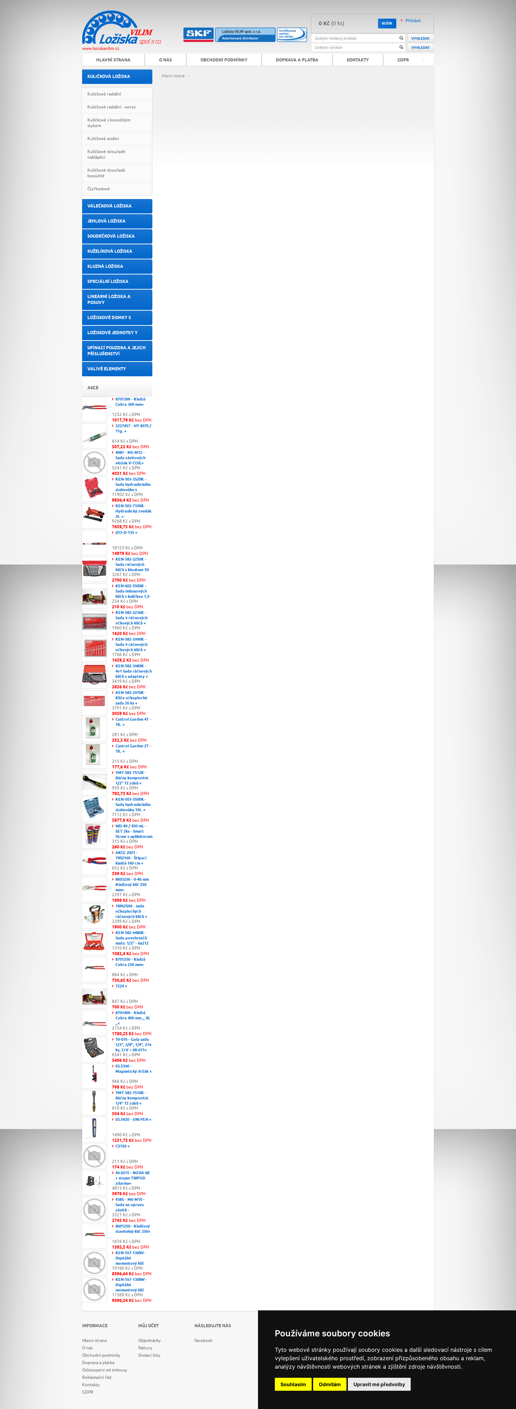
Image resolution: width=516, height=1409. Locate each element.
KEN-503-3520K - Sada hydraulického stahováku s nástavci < (133, 487)
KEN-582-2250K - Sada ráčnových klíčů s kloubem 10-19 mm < (132, 567)
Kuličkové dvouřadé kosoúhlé (106, 173)
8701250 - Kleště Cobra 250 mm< (130, 962)
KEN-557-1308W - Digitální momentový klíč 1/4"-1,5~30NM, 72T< (131, 1290)
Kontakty (358, 60)
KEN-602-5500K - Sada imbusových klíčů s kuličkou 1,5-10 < (133, 593)
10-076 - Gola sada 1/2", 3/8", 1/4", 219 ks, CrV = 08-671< (133, 1045)
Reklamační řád (96, 1377)
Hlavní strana (173, 75)
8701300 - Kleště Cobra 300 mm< (130, 402)
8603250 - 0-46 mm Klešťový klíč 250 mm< (132, 885)
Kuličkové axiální (103, 138)
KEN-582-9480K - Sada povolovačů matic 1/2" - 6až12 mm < (131, 940)
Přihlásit (413, 21)
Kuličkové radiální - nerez (111, 107)
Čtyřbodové (98, 189)
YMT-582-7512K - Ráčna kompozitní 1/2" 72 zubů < (131, 778)
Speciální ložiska (107, 282)
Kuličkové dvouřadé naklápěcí (106, 154)
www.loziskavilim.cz (100, 48)
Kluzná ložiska (105, 267)
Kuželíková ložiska (109, 251)
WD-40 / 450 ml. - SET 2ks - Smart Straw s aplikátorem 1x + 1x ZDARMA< (133, 834)
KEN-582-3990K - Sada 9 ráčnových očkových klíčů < (131, 645)
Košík (387, 23)
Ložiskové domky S (109, 318)
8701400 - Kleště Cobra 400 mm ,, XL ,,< (132, 1018)
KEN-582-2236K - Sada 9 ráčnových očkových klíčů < (131, 618)
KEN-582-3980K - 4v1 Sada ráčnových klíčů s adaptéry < (133, 671)
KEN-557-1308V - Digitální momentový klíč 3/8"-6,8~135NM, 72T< (130, 1263)
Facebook (203, 1340)
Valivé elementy (106, 369)
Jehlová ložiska (106, 221)
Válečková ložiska (109, 206)
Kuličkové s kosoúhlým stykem (108, 122)
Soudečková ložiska (111, 236)
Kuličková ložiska (108, 77)
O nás (165, 60)
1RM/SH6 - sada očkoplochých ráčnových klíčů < (131, 911)
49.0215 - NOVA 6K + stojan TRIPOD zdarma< (132, 1178)
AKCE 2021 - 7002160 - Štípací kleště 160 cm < (130, 858)
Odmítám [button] (330, 1384)
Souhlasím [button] (293, 1384)
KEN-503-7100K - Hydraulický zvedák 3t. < (133, 511)
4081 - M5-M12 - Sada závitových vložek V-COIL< (130, 458)
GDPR (403, 60)
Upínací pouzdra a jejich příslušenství (116, 351)
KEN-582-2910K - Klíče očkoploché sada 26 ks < (131, 698)
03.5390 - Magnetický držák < (133, 1069)
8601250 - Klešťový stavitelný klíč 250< (132, 1229)
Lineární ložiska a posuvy (109, 300)
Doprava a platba (297, 60)
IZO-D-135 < (126, 532)
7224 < (121, 986)
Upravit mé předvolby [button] (379, 1384)
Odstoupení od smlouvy (104, 1370)
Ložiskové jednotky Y (112, 333)
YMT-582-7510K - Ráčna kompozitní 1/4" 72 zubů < (131, 1098)
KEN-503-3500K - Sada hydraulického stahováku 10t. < (133, 805)
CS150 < (122, 1146)
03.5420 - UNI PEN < (133, 1119)
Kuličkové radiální (104, 94)
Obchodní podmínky (223, 60)
